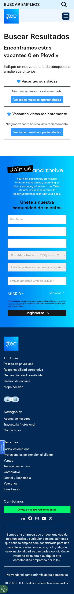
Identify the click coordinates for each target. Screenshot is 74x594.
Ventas (8, 461)
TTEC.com (11, 358)
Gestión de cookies (17, 381)
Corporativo (12, 472)
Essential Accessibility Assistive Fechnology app (11, 399)
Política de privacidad (18, 364)
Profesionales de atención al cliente (28, 455)
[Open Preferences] (4, 589)
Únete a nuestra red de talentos (37, 509)
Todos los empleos (16, 449)
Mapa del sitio (13, 387)
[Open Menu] (65, 16)
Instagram (37, 518)
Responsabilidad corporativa (23, 370)
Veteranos (10, 483)
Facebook (30, 518)
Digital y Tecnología (17, 478)
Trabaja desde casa (17, 466)
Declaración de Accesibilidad (24, 375)
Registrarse (34, 313)
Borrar (63, 293)
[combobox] (37, 267)
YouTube (44, 518)
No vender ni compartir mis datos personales (37, 575)
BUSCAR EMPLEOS (22, 4)
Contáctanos (12, 430)
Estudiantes (12, 489)
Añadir (14, 293)
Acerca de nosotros (17, 419)
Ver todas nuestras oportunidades (37, 100)
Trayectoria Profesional (19, 424)
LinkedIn (23, 518)
